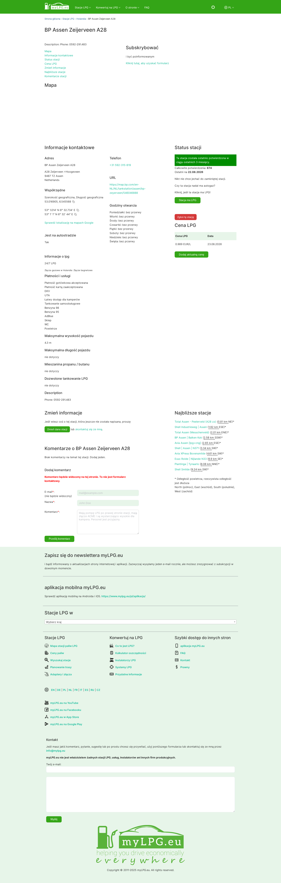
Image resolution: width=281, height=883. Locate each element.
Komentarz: (52, 511)
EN (53, 690)
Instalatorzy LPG (125, 660)
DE (59, 690)
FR (76, 690)
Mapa (48, 51)
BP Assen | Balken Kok (188, 437)
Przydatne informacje (128, 674)
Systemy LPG (123, 667)
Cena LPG (51, 63)
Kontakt (185, 660)
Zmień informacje (55, 67)
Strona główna (52, 18)
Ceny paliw (57, 653)
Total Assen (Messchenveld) (192, 432)
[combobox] (140, 622)
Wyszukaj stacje (60, 660)
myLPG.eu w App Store (64, 717)
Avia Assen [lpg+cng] (188, 443)
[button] (73, 201)
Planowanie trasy (61, 667)
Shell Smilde (182, 469)
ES (86, 690)
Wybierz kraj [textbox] (53, 622)
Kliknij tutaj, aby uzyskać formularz (147, 63)
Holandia (81, 18)
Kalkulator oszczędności (130, 653)
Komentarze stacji (56, 76)
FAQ (146, 7)
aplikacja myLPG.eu (192, 646)
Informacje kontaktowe (59, 55)
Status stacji (52, 59)
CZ (98, 690)
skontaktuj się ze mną (88, 429)
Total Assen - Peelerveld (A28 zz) (195, 421)
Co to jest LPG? (124, 646)
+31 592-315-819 (120, 165)
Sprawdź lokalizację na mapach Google (69, 222)
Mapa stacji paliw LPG (63, 646)
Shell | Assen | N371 (187, 448)
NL (70, 690)
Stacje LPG (68, 18)
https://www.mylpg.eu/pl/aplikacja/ (123, 596)
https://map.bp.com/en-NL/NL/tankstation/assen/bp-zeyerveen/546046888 (128, 188)
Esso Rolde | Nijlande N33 (191, 458)
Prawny (185, 667)
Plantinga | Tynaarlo (187, 464)
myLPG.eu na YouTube (64, 703)
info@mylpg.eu (55, 750)
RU (92, 690)
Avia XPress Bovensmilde (190, 453)
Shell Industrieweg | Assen (191, 427)
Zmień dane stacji (57, 429)
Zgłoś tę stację (185, 217)
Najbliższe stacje (55, 72)
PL (64, 690)
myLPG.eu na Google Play (66, 724)
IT (81, 690)
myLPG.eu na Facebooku (65, 709)
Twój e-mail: (53, 764)
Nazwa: (50, 501)
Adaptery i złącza (61, 674)
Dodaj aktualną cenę (191, 254)
